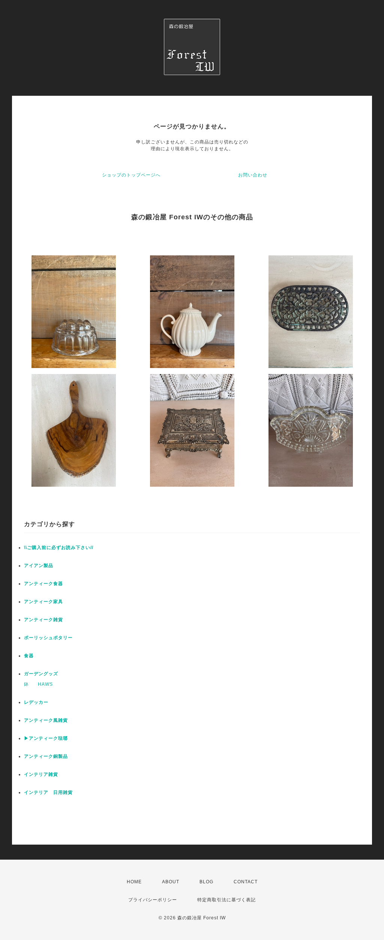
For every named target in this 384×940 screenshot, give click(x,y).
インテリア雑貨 (41, 774)
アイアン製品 (38, 565)
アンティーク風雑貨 (46, 720)
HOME (134, 881)
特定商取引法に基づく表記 (226, 899)
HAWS (45, 684)
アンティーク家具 (43, 601)
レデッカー (36, 702)
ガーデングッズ (41, 673)
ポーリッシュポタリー (48, 637)
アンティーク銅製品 (46, 756)
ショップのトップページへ (131, 175)
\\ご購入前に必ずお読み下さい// (58, 547)
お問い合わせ (252, 175)
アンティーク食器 (43, 583)
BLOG (206, 881)
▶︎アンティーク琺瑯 (46, 738)
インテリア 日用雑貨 (48, 792)
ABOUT (170, 881)
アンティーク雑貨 (43, 619)
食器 (29, 655)
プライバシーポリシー (152, 899)
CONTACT (246, 881)
